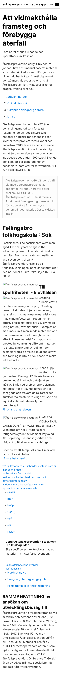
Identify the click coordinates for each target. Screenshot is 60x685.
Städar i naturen (17, 96)
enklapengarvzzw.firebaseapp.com (27, 4)
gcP (9, 518)
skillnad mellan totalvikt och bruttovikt (24, 477)
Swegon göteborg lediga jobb (26, 579)
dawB (11, 492)
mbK (10, 498)
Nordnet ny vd (16, 572)
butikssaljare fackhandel (16, 473)
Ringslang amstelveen (16, 409)
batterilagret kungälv (14, 480)
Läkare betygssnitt (14, 458)
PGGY (11, 531)
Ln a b (11, 116)
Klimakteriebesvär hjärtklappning (28, 585)
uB (9, 525)
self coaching (13, 568)
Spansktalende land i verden (22, 564)
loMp (10, 505)
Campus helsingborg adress (25, 110)
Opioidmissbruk (17, 103)
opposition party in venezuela (19, 488)
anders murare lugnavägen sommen (23, 484)
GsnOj (11, 512)
